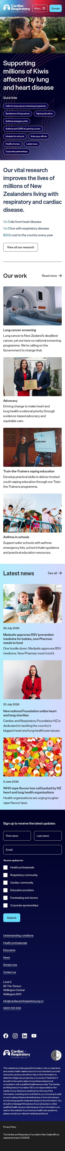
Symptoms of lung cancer (18, 113)
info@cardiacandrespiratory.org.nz (23, 1001)
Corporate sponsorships (24, 905)
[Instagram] (15, 1035)
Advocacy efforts (39, 136)
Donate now (10, 964)
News (6, 957)
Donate (55, 8)
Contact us (9, 972)
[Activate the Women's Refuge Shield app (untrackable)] (56, 1055)
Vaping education (44, 113)
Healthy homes (13, 144)
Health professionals (22, 867)
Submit (11, 917)
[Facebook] (5, 1035)
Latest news (32, 144)
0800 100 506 (12, 1008)
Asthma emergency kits (17, 121)
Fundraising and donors (24, 898)
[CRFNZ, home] (16, 8)
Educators (9, 950)
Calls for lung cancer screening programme (26, 106)
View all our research (20, 247)
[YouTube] (33, 1035)
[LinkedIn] (24, 1035)
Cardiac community (21, 882)
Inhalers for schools (15, 136)
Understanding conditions (18, 935)
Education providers (22, 890)
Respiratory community (24, 875)
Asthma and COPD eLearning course (23, 129)
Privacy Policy (9, 1127)
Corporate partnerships (17, 151)
